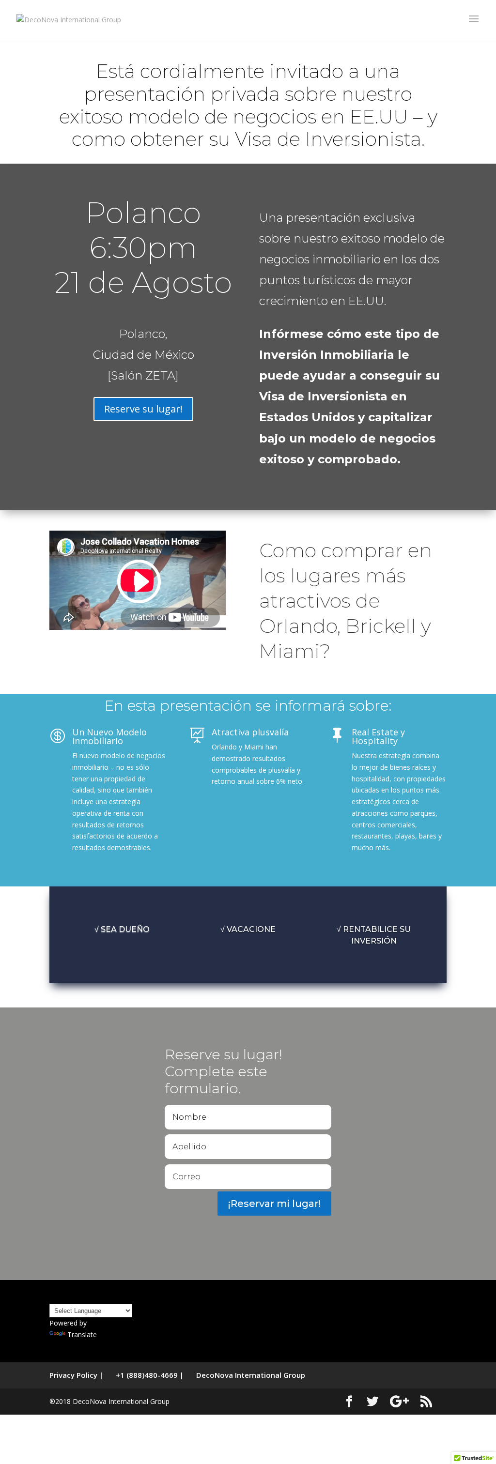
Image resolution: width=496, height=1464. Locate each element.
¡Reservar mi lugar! (274, 1203)
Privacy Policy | (76, 1375)
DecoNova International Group (250, 1375)
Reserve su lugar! (143, 408)
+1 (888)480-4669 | (150, 1375)
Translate (82, 1334)
